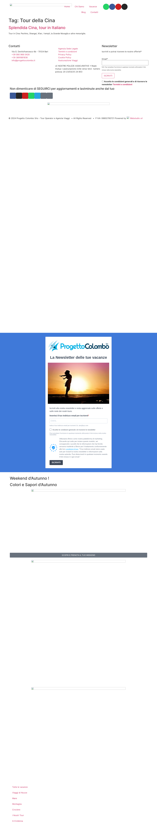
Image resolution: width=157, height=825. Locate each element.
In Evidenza (17, 821)
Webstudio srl (136, 118)
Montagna (17, 804)
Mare (14, 798)
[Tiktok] (50, 96)
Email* (105, 59)
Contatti (94, 12)
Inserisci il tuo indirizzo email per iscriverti (69, 416)
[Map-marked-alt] (43, 96)
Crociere (16, 809)
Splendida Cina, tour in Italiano (37, 27)
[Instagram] (124, 7)
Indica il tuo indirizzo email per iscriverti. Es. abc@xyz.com (69, 425)
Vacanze (93, 6)
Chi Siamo (79, 6)
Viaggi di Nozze (19, 792)
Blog (83, 12)
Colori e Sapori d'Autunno (33, 484)
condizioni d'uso (72, 449)
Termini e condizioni (122, 84)
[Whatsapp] (106, 7)
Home (67, 6)
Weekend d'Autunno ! (29, 478)
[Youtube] (118, 7)
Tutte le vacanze (20, 787)
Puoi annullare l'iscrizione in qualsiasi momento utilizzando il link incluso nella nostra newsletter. (78, 434)
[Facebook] (112, 7)
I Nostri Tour (18, 815)
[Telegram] (37, 96)
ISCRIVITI (56, 462)
